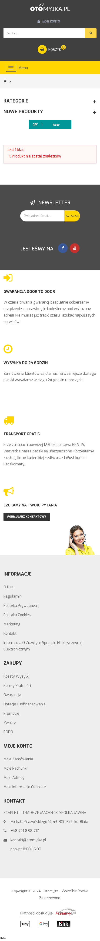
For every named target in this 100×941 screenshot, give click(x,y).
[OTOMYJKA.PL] (50, 7)
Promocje (11, 713)
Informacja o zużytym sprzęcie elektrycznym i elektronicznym (42, 646)
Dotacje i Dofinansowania (24, 704)
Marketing (11, 624)
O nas (8, 587)
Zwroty (9, 722)
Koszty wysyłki (16, 676)
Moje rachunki (15, 768)
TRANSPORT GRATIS (21, 434)
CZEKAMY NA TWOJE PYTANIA (30, 505)
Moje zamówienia (18, 759)
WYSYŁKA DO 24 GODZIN (25, 362)
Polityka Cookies (17, 614)
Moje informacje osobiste (24, 786)
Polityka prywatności (21, 605)
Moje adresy (13, 777)
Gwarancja (12, 694)
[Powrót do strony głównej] (8, 81)
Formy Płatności (17, 685)
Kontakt (10, 633)
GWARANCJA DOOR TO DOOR (29, 291)
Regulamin (12, 596)
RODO (8, 732)
